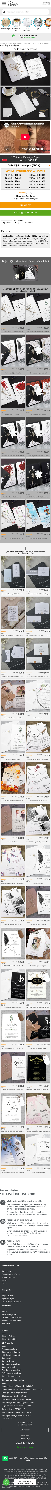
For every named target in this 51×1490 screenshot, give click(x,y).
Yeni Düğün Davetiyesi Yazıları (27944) (16, 1399)
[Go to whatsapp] (6, 1482)
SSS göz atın (25, 1430)
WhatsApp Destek (26, 1447)
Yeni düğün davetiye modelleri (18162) (16, 1416)
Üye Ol (4, 1312)
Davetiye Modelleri (16, 44)
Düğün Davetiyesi (8, 1296)
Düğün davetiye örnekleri (11, 1352)
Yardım (4, 1283)
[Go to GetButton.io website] (6, 1487)
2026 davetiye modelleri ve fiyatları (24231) (18, 1403)
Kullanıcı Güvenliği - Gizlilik (12, 1318)
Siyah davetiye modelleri (11, 1364)
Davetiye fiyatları (8, 1361)
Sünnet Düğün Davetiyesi (11, 1302)
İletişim (4, 1280)
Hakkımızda (6, 1271)
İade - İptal (6, 1324)
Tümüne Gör (6, 1419)
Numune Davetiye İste (10, 1376)
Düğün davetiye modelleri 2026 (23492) (16, 1406)
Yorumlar (29, 223)
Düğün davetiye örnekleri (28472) (14, 1396)
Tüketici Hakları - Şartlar (11, 1274)
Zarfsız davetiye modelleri (11, 1373)
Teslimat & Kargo (18, 221)
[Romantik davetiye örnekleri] (25, 281)
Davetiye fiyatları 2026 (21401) (13, 1409)
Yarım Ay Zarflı (42, 44)
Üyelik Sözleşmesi (9, 1315)
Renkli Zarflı (30, 44)
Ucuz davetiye (7, 1358)
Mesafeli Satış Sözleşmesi (12, 1321)
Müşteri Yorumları (8, 1277)
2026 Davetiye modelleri (11, 1355)
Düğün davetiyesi (8, 1367)
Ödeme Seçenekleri (9, 1339)
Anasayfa (3, 44)
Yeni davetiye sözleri (9, 1349)
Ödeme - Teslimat (8, 1336)
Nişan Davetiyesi (8, 1299)
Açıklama (7, 223)
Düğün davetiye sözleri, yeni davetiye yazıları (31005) (22, 1389)
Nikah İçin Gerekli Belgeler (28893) (15, 1393)
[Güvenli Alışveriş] (46, 4)
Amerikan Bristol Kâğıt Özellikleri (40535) (17, 1386)
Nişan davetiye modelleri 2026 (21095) (16, 1412)
